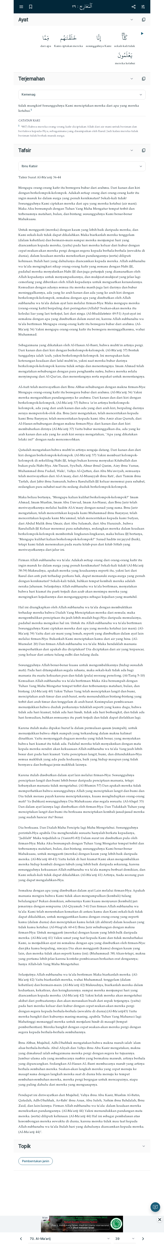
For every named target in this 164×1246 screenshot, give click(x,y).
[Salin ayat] (143, 19)
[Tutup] (159, 1219)
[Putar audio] (142, 33)
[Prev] (21, 1238)
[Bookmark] (30, 6)
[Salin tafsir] (143, 150)
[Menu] (21, 6)
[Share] (133, 6)
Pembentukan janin (35, 1161)
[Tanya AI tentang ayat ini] (155, 1207)
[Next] (143, 1238)
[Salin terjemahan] (143, 78)
